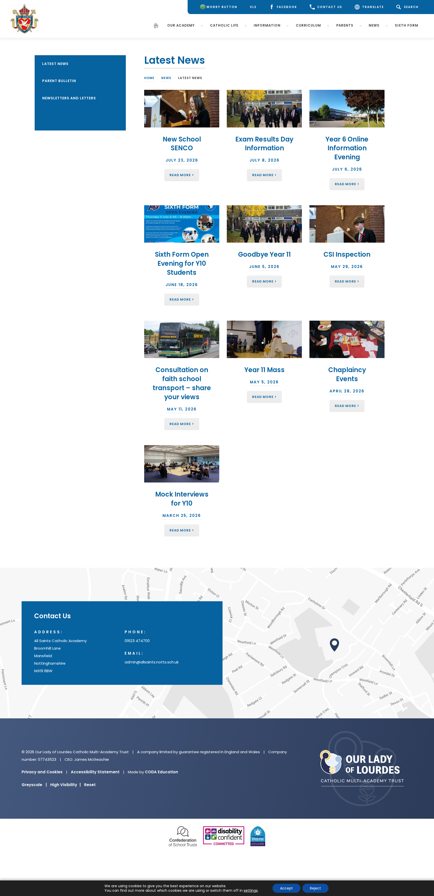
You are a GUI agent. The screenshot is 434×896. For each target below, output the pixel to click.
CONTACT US (329, 7)
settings (251, 890)
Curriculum (308, 25)
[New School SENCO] (181, 108)
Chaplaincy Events (347, 374)
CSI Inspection (346, 254)
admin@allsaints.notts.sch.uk (152, 662)
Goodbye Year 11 (264, 254)
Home (149, 78)
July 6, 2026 (347, 169)
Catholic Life (224, 25)
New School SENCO (182, 144)
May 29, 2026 (347, 266)
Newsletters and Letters (69, 98)
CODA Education (161, 772)
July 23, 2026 (182, 160)
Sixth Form (406, 25)
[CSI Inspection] (347, 224)
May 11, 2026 (182, 409)
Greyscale (34, 784)
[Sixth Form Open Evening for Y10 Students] (181, 224)
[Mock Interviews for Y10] (181, 464)
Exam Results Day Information (264, 144)
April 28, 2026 (347, 391)
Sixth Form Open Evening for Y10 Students (182, 263)
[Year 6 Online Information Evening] (347, 108)
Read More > (182, 175)
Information (267, 25)
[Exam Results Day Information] (264, 108)
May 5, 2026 (264, 382)
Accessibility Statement (95, 772)
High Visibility (65, 784)
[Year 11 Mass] (264, 339)
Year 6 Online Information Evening (346, 148)
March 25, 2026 (181, 515)
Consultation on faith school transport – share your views (182, 383)
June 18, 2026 (182, 284)
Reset (90, 784)
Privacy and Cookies (42, 772)
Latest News (55, 63)
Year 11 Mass (264, 369)
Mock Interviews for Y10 (181, 499)
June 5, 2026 (264, 266)
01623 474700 (137, 641)
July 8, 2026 (264, 160)
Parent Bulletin (59, 80)
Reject (315, 888)
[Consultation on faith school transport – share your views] (181, 339)
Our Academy (181, 25)
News (374, 25)
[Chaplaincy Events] (347, 339)
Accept (286, 888)
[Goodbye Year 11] (264, 224)
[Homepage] (156, 26)
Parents (344, 25)
